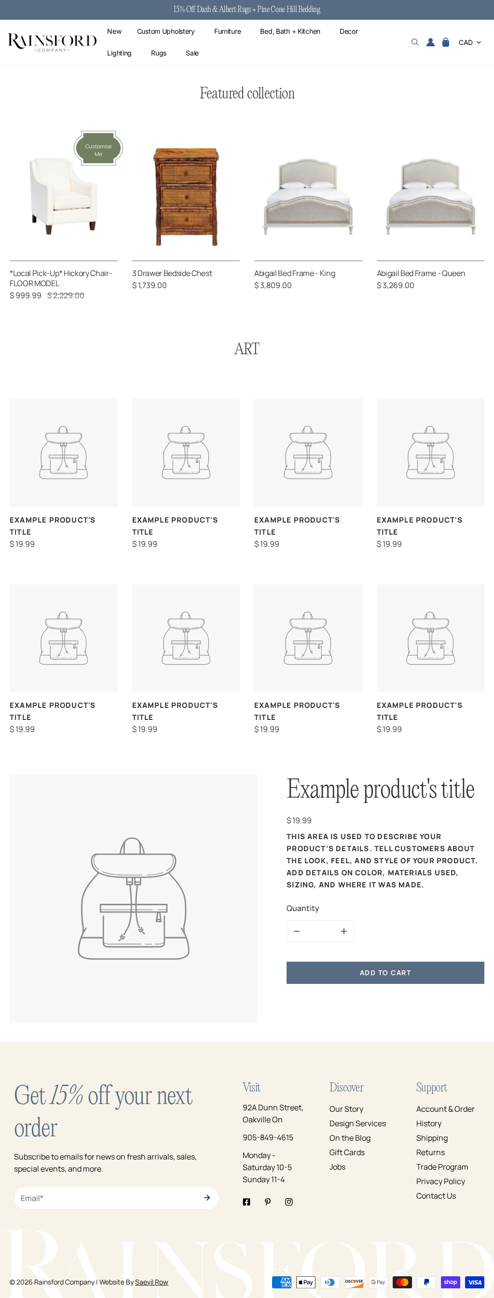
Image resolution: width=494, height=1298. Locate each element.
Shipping (432, 1137)
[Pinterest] (267, 1202)
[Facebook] (246, 1202)
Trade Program (442, 1166)
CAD (466, 42)
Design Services (357, 1123)
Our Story (346, 1109)
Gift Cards (347, 1152)
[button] (445, 42)
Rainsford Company (64, 1281)
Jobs (337, 1166)
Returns (430, 1152)
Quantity (303, 908)
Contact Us (436, 1195)
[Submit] (207, 1198)
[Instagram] (289, 1202)
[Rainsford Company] (51, 42)
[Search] (415, 42)
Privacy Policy (440, 1181)
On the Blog (349, 1137)
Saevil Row (151, 1281)
